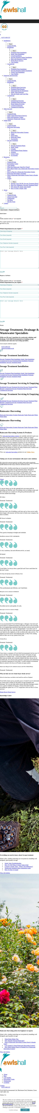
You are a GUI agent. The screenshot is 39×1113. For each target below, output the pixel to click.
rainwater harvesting (11, 452)
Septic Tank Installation (27, 359)
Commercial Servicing (6, 390)
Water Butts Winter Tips (11, 1039)
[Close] (0, 217)
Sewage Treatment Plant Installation (10, 359)
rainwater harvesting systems (11, 436)
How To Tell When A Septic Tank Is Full (16, 865)
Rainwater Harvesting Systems (9, 415)
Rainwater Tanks (23, 415)
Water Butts (3, 416)
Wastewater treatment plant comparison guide (18, 868)
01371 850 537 (5, 347)
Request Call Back (14, 210)
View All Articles (5, 873)
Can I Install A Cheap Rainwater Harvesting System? (20, 1045)
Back (10, 44)
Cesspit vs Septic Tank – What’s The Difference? (19, 866)
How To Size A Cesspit (11, 870)
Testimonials (7, 1081)
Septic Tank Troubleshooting (13, 863)
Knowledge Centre (9, 1079)
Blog (5, 1076)
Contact (2, 1085)
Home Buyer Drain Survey (8, 692)
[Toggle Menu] (36, 21)
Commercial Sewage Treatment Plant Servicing (18, 388)
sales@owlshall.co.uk (7, 348)
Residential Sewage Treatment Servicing (11, 387)
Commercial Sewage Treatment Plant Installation (14, 361)
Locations (6, 1082)
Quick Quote (4, 210)
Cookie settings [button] (13, 1110)
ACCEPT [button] (25, 1110)
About (2, 479)
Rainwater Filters (33, 415)
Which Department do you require (11, 228)
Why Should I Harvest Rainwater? (14, 1040)
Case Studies (7, 1077)
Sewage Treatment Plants (14, 362)
